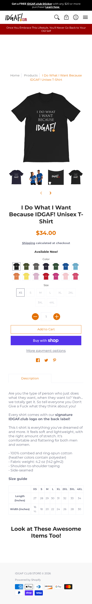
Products (31, 75)
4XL (51, 302)
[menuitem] (57, 17)
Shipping (28, 243)
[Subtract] (35, 316)
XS (20, 292)
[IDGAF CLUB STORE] (16, 17)
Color (46, 259)
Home (14, 75)
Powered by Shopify (28, 579)
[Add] (56, 316)
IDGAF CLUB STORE (28, 573)
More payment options (46, 351)
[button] (57, 17)
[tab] (30, 378)
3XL (40, 302)
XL (60, 292)
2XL (70, 292)
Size (46, 285)
